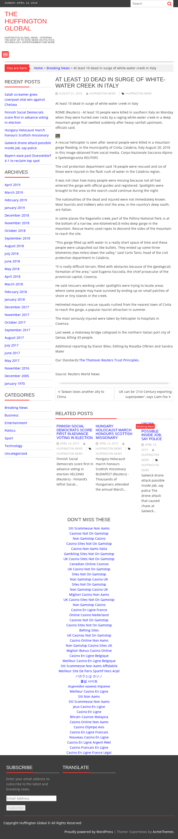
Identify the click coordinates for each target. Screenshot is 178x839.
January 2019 (15, 207)
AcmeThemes (163, 832)
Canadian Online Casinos (89, 564)
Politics (10, 430)
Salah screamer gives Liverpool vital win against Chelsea (25, 99)
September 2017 (17, 330)
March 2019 (14, 192)
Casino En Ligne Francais (89, 732)
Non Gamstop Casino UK (89, 579)
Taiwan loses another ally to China (80, 394)
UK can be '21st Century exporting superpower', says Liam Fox (145, 394)
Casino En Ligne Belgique (89, 655)
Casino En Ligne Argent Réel (89, 742)
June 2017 (12, 353)
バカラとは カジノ (89, 676)
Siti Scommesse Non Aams (89, 528)
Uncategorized (16, 453)
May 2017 (12, 360)
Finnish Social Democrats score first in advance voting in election (75, 432)
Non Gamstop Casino (89, 538)
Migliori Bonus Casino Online (89, 650)
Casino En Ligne (89, 712)
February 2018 (16, 292)
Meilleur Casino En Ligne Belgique (89, 661)
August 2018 (14, 246)
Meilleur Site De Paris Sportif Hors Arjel (89, 671)
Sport (9, 438)
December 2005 (17, 376)
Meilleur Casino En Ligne (89, 691)
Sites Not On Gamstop (89, 574)
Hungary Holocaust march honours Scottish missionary (114, 432)
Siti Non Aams (89, 696)
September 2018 (17, 238)
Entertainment (16, 423)
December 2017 (17, 307)
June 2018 (12, 261)
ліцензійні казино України (89, 686)
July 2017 (12, 345)
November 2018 (17, 223)
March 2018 (14, 284)
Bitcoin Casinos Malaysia (89, 717)
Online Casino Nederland (89, 615)
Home (38, 68)
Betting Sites (89, 630)
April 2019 (12, 185)
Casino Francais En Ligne (89, 747)
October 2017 (15, 322)
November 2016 (17, 368)
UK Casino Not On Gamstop (89, 569)
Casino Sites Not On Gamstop (89, 543)
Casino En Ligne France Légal (89, 752)
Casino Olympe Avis (89, 727)
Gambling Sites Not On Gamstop (89, 554)
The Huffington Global (26, 21)
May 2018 (12, 269)
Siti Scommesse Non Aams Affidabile (89, 666)
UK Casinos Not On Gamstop (89, 635)
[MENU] (5, 54)
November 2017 (17, 314)
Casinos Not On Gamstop (89, 533)
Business (12, 415)
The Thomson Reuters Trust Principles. (109, 360)
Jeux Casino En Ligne (89, 706)
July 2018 (12, 253)
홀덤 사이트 (89, 681)
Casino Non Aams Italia (89, 548)
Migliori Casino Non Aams (89, 594)
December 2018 (17, 215)
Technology (13, 446)
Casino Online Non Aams (89, 640)
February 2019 (16, 200)
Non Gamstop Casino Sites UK (89, 645)
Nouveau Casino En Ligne (89, 737)
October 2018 (15, 230)
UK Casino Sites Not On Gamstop (89, 559)
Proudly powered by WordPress (88, 832)
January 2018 (15, 299)
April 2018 (12, 276)
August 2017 (14, 337)
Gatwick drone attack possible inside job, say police (151, 429)
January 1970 (15, 383)
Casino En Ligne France (89, 610)
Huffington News (102, 93)
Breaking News (58, 68)
